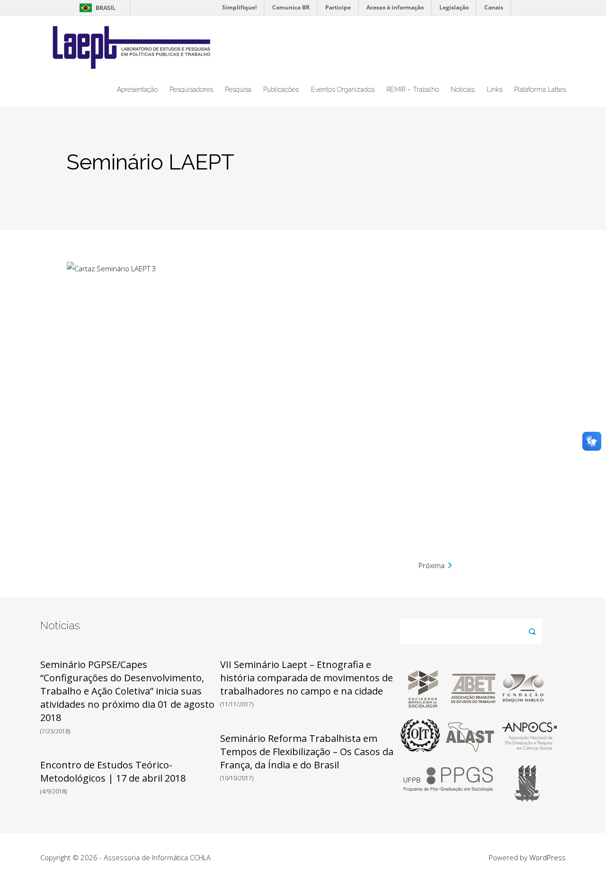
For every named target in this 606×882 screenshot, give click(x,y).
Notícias (462, 89)
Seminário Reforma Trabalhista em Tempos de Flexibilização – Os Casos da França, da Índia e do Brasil (306, 751)
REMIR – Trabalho (412, 89)
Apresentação (137, 89)
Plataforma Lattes (540, 89)
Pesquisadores (191, 89)
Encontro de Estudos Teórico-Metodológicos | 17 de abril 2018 (113, 771)
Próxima (432, 565)
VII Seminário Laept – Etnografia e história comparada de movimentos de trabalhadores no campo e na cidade (306, 677)
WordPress (547, 857)
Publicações (281, 89)
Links (494, 89)
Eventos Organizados (342, 89)
